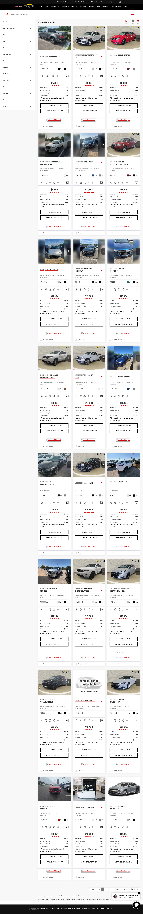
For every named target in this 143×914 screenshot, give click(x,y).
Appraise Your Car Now (54, 111)
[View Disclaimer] (58, 76)
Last (124, 889)
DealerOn (53, 909)
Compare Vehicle (48, 126)
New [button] (46, 7)
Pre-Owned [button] (55, 7)
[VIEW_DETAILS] (89, 682)
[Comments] (67, 76)
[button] (69, 38)
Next (118, 889)
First (92, 889)
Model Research (103, 7)
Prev (98, 889)
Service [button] (74, 7)
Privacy (65, 909)
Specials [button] (65, 7)
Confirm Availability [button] (54, 106)
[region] (54, 95)
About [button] (91, 7)
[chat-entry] (136, 905)
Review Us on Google (119, 7)
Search (132, 14)
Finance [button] (83, 7)
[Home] (41, 7)
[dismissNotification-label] (139, 893)
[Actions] (66, 56)
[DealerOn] (34, 909)
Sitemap (59, 909)
